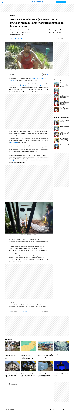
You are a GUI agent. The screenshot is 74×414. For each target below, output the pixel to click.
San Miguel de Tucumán (26, 304)
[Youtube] (63, 410)
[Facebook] (56, 410)
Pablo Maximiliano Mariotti (21, 306)
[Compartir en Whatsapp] (18, 39)
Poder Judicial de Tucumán (14, 304)
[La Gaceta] (37, 2)
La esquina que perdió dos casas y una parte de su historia (64, 96)
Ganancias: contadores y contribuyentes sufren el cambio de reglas (44, 375)
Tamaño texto (14, 311)
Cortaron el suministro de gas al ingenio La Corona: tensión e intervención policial (64, 85)
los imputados (14, 142)
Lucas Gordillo (31, 306)
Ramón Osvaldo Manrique (41, 306)
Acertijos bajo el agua (64, 89)
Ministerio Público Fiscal (38, 304)
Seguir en (44, 74)
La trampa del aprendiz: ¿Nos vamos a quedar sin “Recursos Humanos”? (64, 110)
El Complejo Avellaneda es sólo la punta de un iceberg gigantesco (28, 375)
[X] (53, 410)
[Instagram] (50, 410)
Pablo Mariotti (12, 306)
